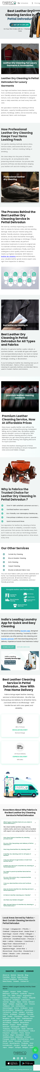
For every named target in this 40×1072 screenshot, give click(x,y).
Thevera (32, 1004)
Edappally (32, 998)
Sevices (13, 975)
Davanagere (15, 1027)
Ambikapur (13, 1014)
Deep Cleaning (22, 977)
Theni (27, 1035)
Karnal (11, 1041)
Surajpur (25, 1025)
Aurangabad (7, 1020)
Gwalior (9, 1016)
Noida (19, 992)
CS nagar (6, 929)
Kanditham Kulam (19, 939)
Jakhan (11, 941)
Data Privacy (7, 981)
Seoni (32, 1039)
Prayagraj (6, 1039)
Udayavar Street (17, 931)
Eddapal (11, 1004)
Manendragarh (8, 1008)
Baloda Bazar (24, 1023)
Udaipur (10, 1047)
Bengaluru (6, 1018)
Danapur (17, 1045)
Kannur (16, 1008)
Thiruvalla (30, 1014)
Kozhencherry (20, 1006)
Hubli (4, 1016)
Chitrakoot (14, 994)
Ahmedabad (7, 1023)
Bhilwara (5, 1025)
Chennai (31, 994)
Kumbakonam (7, 1045)
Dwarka (32, 1047)
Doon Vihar (18, 951)
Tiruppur (12, 1025)
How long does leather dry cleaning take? (17, 849)
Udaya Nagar (29, 936)
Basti (4, 996)
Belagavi (25, 1047)
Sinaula (12, 954)
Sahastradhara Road (10, 956)
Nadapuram (19, 1010)
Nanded (24, 1045)
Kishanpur (19, 941)
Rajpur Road (7, 944)
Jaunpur (13, 992)
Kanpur (19, 996)
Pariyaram (6, 1033)
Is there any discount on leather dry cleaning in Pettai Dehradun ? (18, 866)
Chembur (26, 1041)
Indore (32, 1016)
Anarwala (25, 954)
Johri (18, 954)
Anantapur (29, 1012)
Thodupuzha (16, 1029)
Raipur (19, 1002)
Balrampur (6, 994)
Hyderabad (27, 1020)
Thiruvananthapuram (10, 1031)
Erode (13, 1018)
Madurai (13, 1039)
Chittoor (5, 1014)
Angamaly (19, 1004)
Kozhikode (23, 994)
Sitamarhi (6, 1027)
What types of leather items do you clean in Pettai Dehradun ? (17, 822)
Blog (26, 975)
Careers (16, 981)
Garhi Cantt (18, 946)
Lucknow (6, 998)
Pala (12, 1006)
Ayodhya (6, 1035)
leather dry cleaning (8, 256)
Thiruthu (26, 929)
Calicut (32, 1031)
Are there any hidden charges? (13, 900)
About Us (6, 975)
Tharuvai (31, 939)
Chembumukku (15, 998)
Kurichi (16, 934)
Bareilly (15, 1012)
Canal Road (28, 941)
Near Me (20, 975)
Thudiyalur (24, 1043)
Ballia (13, 996)
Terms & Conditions (10, 979)
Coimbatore (7, 1012)
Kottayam (27, 1037)
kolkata (15, 1020)
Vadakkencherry (8, 1037)
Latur (26, 1004)
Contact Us (24, 981)
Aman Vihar (21, 949)
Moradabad (20, 1035)
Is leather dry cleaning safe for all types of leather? (17, 854)
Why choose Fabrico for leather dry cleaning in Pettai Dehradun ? (18, 905)
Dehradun (14, 1033)
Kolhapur (18, 1047)
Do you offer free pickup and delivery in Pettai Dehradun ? (18, 844)
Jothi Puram (7, 939)
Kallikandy (24, 1027)
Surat (31, 1043)
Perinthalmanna (23, 1039)
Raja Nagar (7, 936)
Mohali (5, 1041)
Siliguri (12, 1035)
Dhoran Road (8, 951)
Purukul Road (29, 951)
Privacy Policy (23, 979)
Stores (13, 977)
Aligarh (5, 1004)
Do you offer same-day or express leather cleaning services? (17, 878)
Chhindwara (18, 1016)
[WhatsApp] (35, 1050)
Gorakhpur (16, 1000)
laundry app (25, 631)
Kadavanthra (25, 1000)
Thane (21, 1033)
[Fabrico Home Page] (9, 3)
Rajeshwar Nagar (9, 949)
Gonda (25, 1002)
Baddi (23, 1029)
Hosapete (22, 1014)
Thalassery (6, 1029)
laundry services (7, 639)
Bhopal (30, 1045)
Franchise (6, 977)
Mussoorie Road (19, 944)
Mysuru (26, 1016)
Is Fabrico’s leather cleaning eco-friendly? (17, 895)
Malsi (5, 941)
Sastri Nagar (7, 934)
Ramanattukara (8, 1010)
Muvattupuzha (15, 1043)
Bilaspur (12, 1002)
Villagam (29, 934)
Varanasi (6, 1002)
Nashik (19, 1025)
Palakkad (16, 1023)
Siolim (18, 1018)
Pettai (22, 934)
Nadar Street (29, 931)
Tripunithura (7, 1000)
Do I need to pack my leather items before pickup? (17, 872)
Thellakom (6, 1006)
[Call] (35, 1056)
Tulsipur (25, 992)
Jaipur (5, 1047)
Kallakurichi (19, 1037)
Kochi (31, 1008)
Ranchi (27, 1033)
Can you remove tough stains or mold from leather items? (17, 860)
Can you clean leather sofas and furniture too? (17, 883)
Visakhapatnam (27, 1018)
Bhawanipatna (24, 1031)
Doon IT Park (7, 946)
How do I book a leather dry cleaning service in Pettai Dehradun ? (18, 889)
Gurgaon (6, 992)
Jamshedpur (29, 1010)
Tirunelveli (17, 1041)
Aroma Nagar (18, 936)
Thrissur (24, 998)
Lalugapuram (16, 929)
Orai (8, 996)
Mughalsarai (27, 996)
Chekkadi (6, 931)
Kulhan (5, 954)
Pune (20, 1020)
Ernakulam (24, 1008)
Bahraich (32, 1002)
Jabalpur (22, 1012)
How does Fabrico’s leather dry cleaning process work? (16, 838)
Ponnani (5, 1043)
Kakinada (30, 1029)
